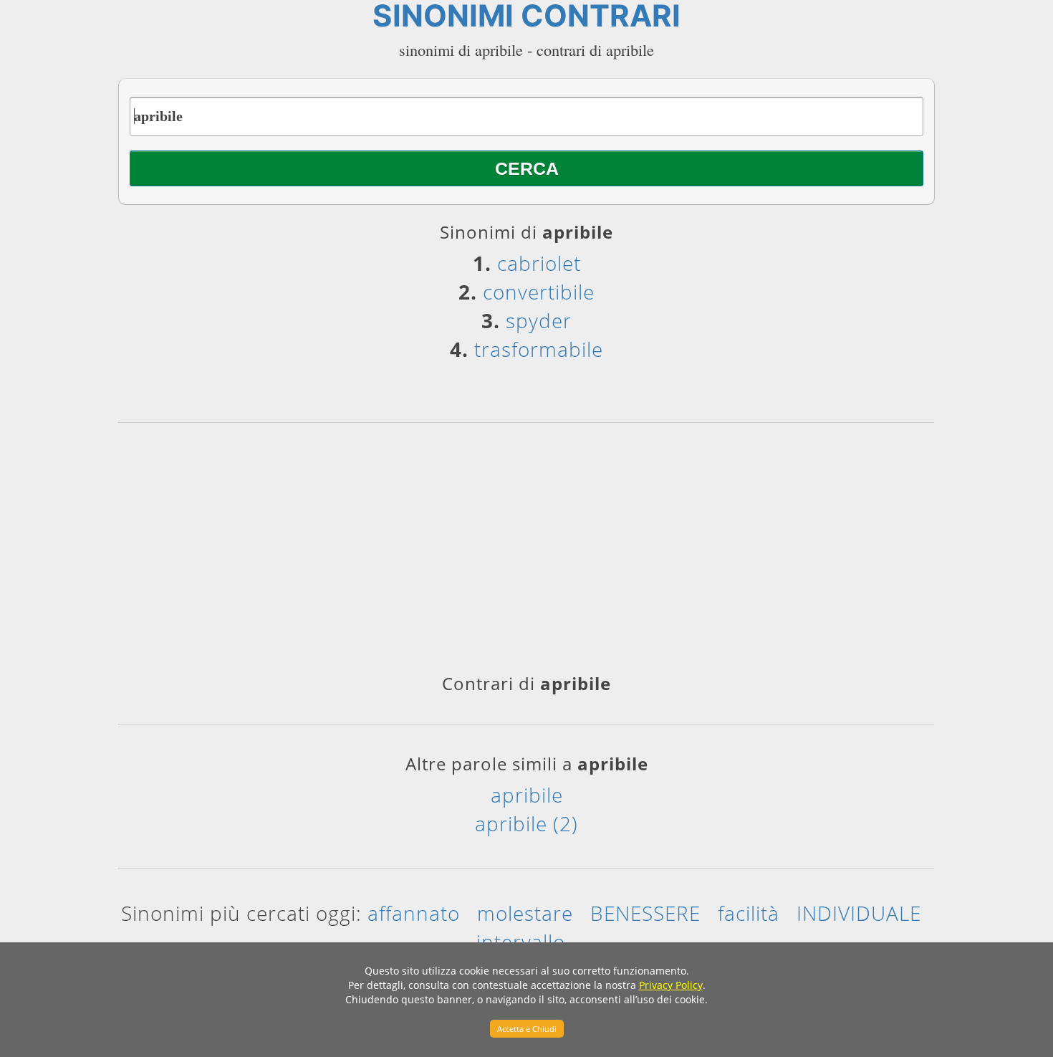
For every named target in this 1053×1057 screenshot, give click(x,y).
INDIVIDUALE (859, 913)
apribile (527, 794)
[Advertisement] (526, 553)
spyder (539, 320)
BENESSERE (645, 913)
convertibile (539, 291)
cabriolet (539, 263)
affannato (413, 913)
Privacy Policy (671, 985)
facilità (748, 913)
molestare (525, 913)
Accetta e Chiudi (527, 1028)
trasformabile (538, 349)
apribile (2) (526, 823)
